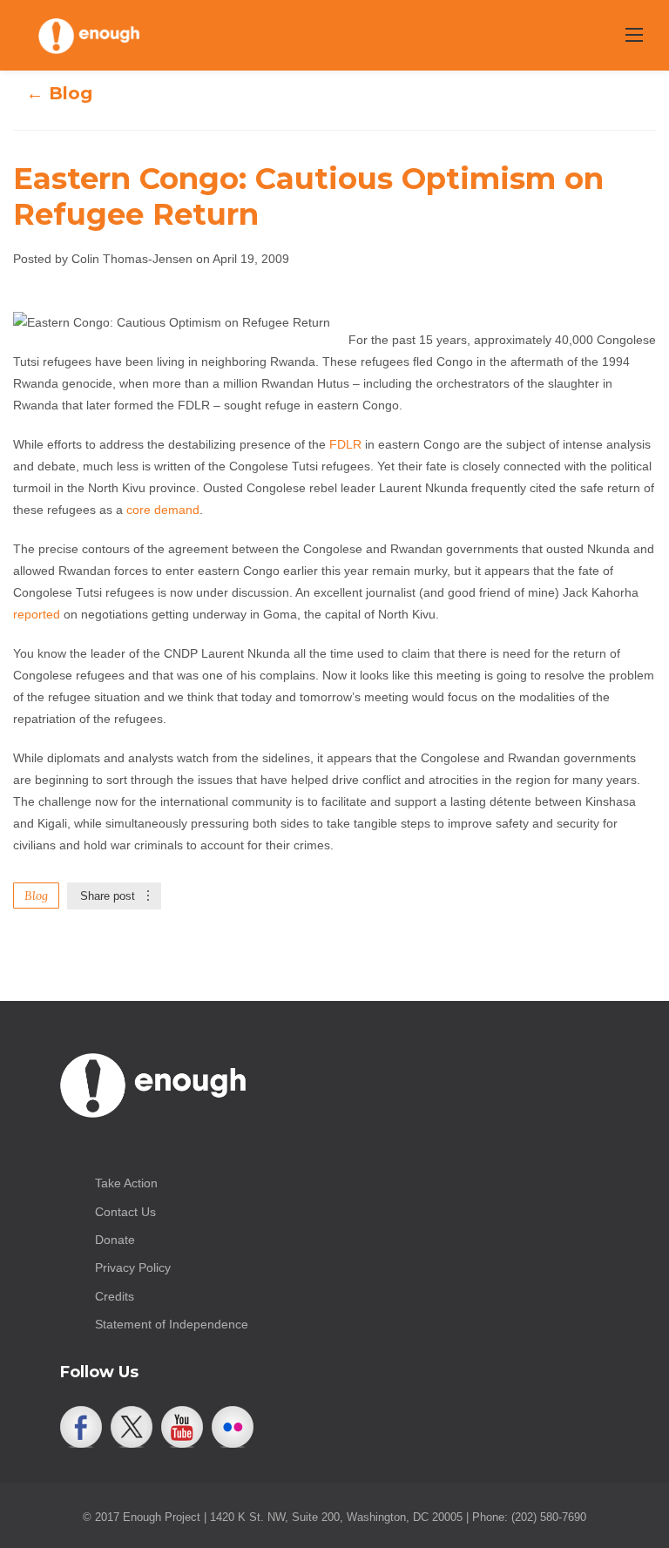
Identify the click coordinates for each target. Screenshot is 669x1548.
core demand (162, 510)
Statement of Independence (171, 1324)
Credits (114, 1296)
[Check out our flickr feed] (232, 1427)
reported (36, 614)
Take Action (126, 1183)
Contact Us (125, 1212)
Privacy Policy (133, 1267)
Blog (36, 895)
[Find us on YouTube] (182, 1427)
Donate (115, 1240)
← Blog (59, 93)
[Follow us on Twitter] (131, 1427)
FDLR (345, 444)
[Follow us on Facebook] (81, 1427)
